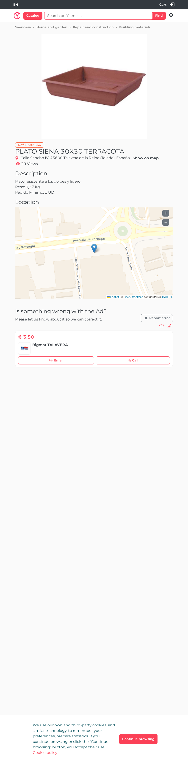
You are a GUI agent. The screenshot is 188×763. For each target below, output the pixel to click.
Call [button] (135, 360)
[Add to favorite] (161, 326)
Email (59, 360)
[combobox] (15, 4)
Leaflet (114, 297)
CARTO (167, 297)
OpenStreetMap (133, 297)
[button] (29, 145)
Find (159, 16)
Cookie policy (45, 752)
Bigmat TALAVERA (50, 345)
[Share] (169, 326)
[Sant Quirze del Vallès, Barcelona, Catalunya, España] (171, 15)
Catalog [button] (32, 16)
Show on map (146, 158)
